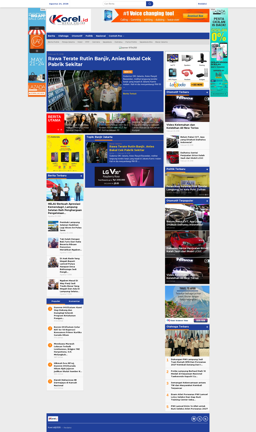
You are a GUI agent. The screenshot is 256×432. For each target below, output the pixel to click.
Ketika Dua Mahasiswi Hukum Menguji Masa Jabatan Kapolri (77, 128)
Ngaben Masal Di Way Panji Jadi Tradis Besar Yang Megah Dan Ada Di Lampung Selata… (70, 286)
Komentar (74, 301)
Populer (56, 301)
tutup (43, 9)
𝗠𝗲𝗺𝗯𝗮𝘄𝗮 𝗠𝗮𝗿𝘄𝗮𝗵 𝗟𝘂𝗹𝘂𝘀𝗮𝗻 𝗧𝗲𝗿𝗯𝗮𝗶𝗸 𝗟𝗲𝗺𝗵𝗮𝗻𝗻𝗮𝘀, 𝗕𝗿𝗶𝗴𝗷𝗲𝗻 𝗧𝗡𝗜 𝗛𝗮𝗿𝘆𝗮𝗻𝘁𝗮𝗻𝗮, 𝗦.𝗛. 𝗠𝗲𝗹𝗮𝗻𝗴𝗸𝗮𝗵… (67, 349)
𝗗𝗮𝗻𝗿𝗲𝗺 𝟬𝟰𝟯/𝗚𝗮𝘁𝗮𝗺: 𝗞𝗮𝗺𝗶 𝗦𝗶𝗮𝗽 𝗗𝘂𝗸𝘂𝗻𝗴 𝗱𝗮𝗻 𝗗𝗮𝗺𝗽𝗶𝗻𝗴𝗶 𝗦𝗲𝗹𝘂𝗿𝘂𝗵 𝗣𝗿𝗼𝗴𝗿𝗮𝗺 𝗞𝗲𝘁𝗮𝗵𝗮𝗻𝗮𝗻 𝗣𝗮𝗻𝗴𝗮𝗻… (68, 312)
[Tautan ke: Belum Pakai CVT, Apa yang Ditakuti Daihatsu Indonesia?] (173, 141)
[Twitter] (199, 418)
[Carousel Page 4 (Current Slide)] (206, 194)
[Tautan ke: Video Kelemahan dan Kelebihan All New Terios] (187, 109)
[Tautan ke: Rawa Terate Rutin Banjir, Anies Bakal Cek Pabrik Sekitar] (85, 90)
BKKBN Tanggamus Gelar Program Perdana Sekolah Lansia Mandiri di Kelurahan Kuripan (146, 126)
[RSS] (205, 418)
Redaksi (67, 427)
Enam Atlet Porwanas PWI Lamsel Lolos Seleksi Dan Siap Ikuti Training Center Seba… (189, 397)
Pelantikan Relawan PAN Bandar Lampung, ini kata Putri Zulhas (187, 188)
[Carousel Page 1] (200, 194)
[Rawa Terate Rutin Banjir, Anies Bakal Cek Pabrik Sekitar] (124, 87)
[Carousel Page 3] (204, 194)
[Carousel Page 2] (202, 194)
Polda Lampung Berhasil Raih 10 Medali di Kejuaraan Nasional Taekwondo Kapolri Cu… (188, 374)
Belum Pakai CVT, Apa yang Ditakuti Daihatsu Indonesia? (193, 139)
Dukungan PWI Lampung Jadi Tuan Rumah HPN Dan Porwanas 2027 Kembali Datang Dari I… (188, 362)
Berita (127, 72)
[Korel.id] (69, 20)
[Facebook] (193, 418)
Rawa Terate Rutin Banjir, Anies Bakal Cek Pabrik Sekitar (99, 61)
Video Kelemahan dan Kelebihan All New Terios (183, 126)
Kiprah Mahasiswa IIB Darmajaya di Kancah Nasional (65, 382)
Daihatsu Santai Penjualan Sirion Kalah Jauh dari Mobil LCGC (192, 155)
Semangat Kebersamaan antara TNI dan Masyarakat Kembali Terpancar (188, 385)
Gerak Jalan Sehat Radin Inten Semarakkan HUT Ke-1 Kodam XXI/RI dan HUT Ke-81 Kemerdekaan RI (113, 126)
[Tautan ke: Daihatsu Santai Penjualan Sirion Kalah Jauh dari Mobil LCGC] (173, 157)
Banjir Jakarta (115, 144)
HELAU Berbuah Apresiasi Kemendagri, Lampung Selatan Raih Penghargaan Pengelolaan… (65, 208)
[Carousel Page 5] (207, 194)
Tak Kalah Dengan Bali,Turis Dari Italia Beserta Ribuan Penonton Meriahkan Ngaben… (71, 244)
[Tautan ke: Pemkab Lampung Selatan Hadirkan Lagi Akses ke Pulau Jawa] (53, 225)
